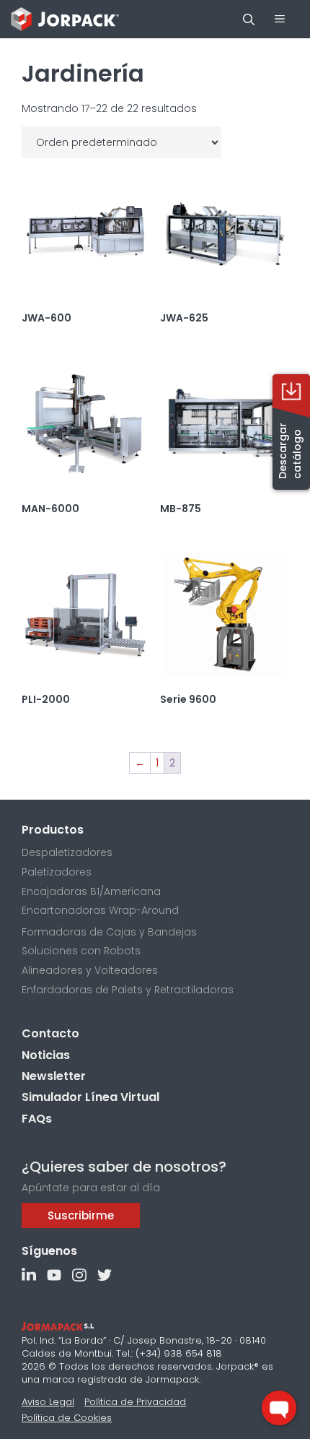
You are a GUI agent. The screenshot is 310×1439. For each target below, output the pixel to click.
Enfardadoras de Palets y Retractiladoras (128, 989)
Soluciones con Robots (81, 950)
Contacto (50, 1033)
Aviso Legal (48, 1402)
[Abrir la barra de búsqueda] (249, 20)
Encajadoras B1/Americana (91, 891)
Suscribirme (81, 1215)
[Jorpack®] (65, 19)
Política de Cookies (67, 1418)
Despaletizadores (67, 852)
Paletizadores (57, 872)
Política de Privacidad (135, 1402)
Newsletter (54, 1076)
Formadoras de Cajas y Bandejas (109, 932)
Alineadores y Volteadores (90, 970)
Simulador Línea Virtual (90, 1097)
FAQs (37, 1118)
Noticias (46, 1055)
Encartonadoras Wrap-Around (100, 910)
